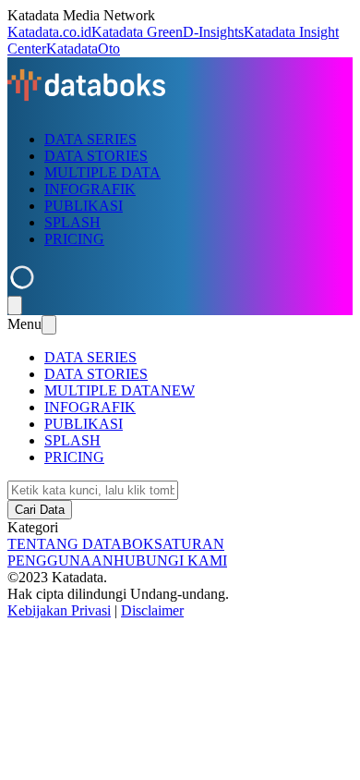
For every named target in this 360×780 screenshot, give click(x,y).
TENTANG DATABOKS (84, 544)
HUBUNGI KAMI (170, 560)
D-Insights (213, 32)
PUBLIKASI (83, 205)
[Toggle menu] (14, 305)
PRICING (74, 239)
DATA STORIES (96, 156)
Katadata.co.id (49, 32)
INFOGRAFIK (90, 189)
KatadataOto (83, 48)
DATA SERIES (90, 139)
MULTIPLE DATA (102, 172)
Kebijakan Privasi (59, 610)
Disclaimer (152, 610)
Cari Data (40, 510)
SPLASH (72, 222)
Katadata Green (137, 32)
